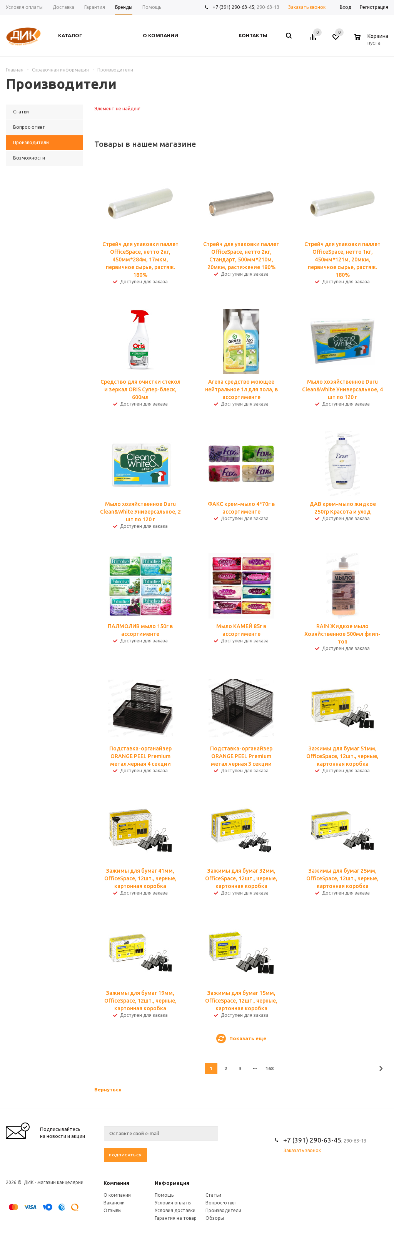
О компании (117, 1194)
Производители (223, 1210)
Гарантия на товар (176, 1218)
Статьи (213, 1194)
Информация (172, 1183)
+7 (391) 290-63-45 (233, 7)
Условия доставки (175, 1210)
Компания (116, 1183)
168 (269, 1068)
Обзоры (214, 1218)
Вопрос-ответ (221, 1202)
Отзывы (113, 1210)
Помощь (164, 1194)
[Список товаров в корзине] (372, 41)
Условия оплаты (173, 1202)
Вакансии (114, 1202)
